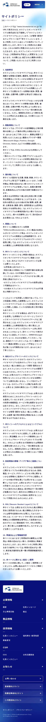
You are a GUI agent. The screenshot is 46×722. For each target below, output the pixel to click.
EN (28, 5)
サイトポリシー (8, 710)
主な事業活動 (8, 612)
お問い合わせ (10, 679)
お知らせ (7, 666)
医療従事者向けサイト (14, 693)
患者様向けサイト (12, 686)
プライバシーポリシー (24, 710)
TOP (3, 20)
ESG (5, 655)
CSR (5, 647)
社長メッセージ (29, 607)
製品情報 (7, 619)
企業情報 (7, 600)
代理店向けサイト (14, 700)
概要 (5, 607)
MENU (37, 5)
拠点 (25, 612)
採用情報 (7, 628)
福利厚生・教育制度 (31, 636)
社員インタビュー (10, 636)
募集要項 (6, 640)
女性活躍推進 (28, 655)
